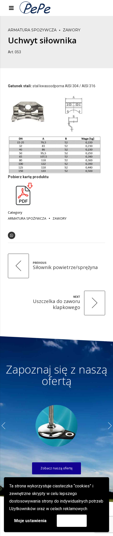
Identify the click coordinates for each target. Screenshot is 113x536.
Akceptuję (72, 520)
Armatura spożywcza (32, 30)
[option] (56, 426)
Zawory (71, 30)
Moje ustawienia (30, 520)
